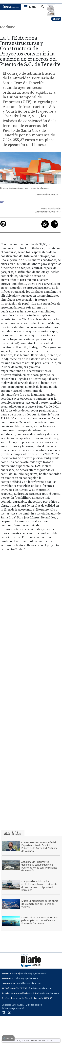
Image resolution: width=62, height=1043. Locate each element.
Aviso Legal (18, 1004)
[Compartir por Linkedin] (3, 223)
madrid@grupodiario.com (29, 983)
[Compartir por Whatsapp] (45, 224)
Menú (32, 7)
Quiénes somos (34, 1004)
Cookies (8, 1038)
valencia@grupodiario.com (39, 988)
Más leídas (12, 833)
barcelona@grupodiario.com (33, 973)
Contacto (6, 1004)
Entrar (56, 18)
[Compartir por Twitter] (54, 224)
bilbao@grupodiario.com (27, 978)
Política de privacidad (13, 1008)
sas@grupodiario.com (49, 993)
